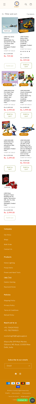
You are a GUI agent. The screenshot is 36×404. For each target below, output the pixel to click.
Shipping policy (25, 396)
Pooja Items (8, 268)
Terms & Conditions (11, 310)
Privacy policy (26, 393)
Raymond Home (10, 287)
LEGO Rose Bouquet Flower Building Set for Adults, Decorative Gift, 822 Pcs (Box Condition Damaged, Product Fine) (10, 199)
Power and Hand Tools (12, 272)
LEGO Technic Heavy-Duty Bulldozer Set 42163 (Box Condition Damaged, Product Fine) (26, 42)
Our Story (7, 235)
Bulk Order (8, 244)
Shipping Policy (9, 300)
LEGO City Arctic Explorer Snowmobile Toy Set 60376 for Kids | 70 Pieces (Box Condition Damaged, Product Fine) (10, 42)
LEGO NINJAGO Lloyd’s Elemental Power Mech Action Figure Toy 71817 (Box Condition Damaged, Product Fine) (26, 96)
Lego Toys (8, 277)
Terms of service (13, 396)
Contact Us (8, 249)
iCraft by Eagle (16, 390)
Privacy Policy (9, 305)
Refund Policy (9, 315)
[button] (4, 4)
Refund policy (16, 393)
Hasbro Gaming (9, 282)
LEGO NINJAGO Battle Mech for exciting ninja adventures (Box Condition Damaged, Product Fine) (10, 145)
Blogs (6, 239)
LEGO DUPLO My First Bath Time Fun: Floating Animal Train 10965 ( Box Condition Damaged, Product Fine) (10, 96)
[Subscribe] (28, 365)
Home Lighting (9, 263)
